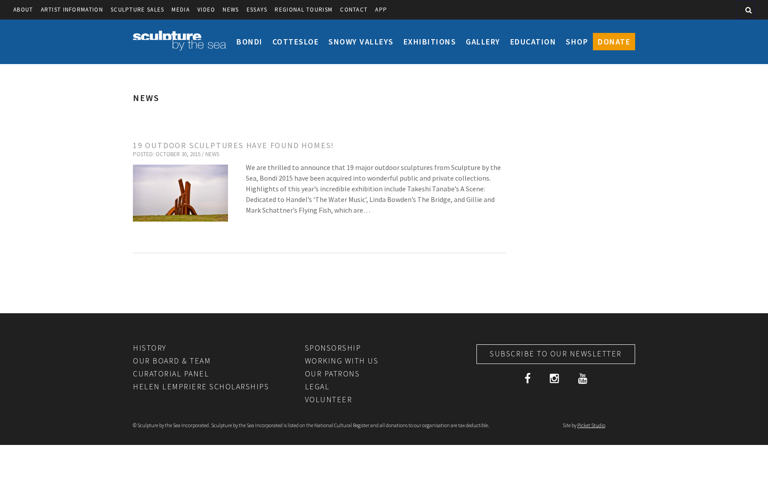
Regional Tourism (303, 9)
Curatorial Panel (171, 373)
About (23, 9)
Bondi (249, 41)
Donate (614, 41)
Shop (577, 41)
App (381, 9)
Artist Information (72, 9)
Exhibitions (430, 41)
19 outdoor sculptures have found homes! (233, 145)
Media (181, 9)
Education (533, 41)
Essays (257, 9)
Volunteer (328, 399)
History (150, 348)
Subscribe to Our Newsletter (556, 353)
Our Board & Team (172, 361)
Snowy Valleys (361, 41)
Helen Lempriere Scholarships (201, 386)
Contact (354, 9)
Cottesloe (295, 41)
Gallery (483, 41)
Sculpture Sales (137, 9)
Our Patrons (332, 373)
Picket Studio (591, 425)
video (206, 9)
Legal (317, 386)
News (231, 9)
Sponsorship (333, 348)
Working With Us (342, 361)
